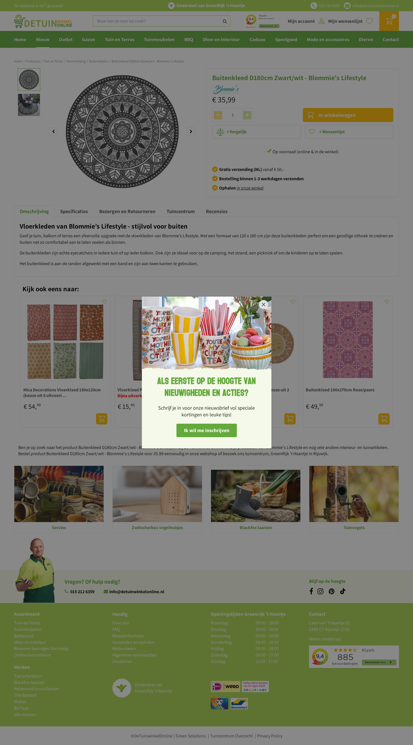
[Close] (263, 304)
